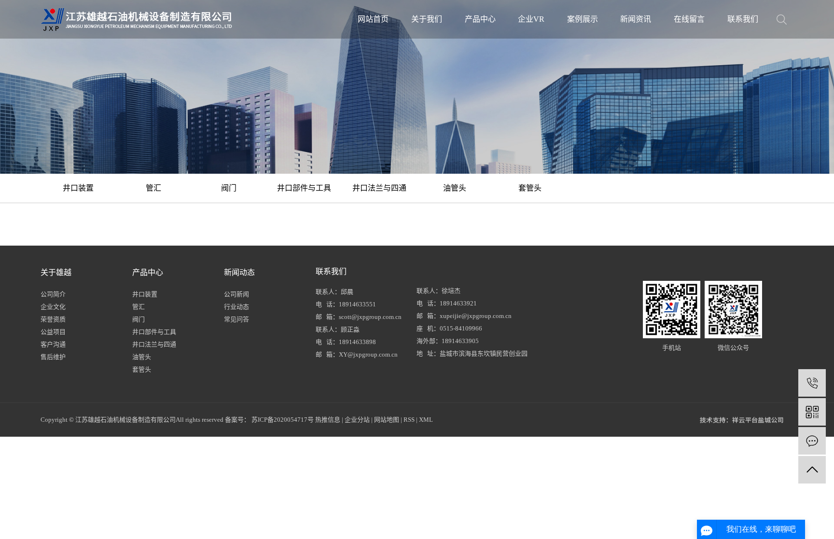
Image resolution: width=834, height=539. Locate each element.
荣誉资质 (53, 319)
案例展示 (582, 19)
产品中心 (480, 19)
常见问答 (236, 319)
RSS (409, 419)
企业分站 (357, 419)
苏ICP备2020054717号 (282, 419)
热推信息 (327, 419)
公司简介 (53, 294)
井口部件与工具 (304, 188)
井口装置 (78, 188)
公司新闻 (236, 294)
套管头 (530, 188)
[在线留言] (812, 441)
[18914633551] (812, 383)
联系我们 (742, 19)
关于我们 (426, 19)
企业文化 (53, 306)
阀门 (228, 188)
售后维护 (53, 356)
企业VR (531, 19)
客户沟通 (53, 344)
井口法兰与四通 (379, 188)
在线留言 (689, 19)
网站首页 (373, 19)
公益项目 (53, 331)
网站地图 (386, 419)
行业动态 (236, 306)
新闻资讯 (635, 19)
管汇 (153, 188)
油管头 (454, 188)
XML (426, 419)
